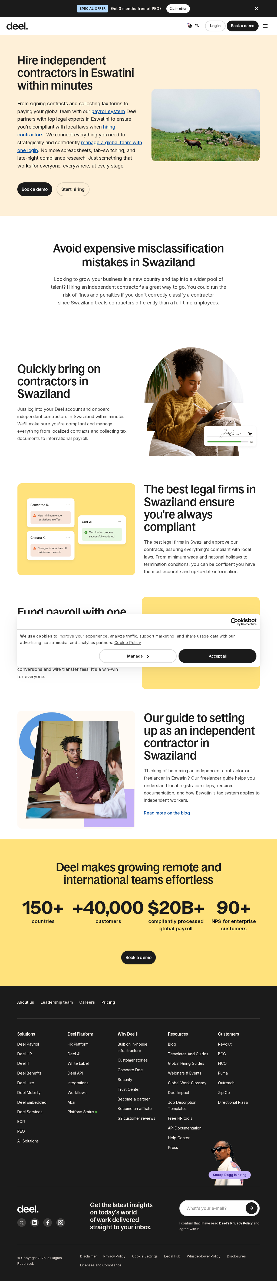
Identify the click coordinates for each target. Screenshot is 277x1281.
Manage (135, 656)
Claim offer (178, 9)
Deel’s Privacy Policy (236, 1223)
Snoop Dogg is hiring (229, 1175)
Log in (215, 26)
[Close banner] (256, 8)
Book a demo (242, 26)
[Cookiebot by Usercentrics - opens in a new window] (232, 622)
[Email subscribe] (252, 1208)
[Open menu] (265, 26)
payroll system (108, 111)
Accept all (217, 656)
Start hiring (73, 189)
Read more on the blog (167, 813)
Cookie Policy (127, 642)
